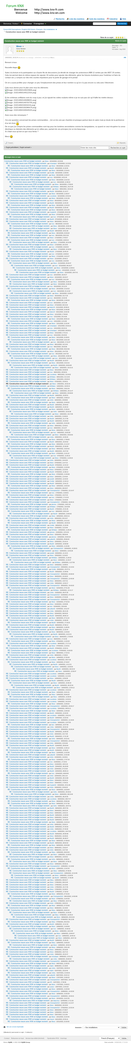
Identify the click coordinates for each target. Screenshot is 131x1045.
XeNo (51, 400)
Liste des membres (76, 19)
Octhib (52, 481)
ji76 (51, 982)
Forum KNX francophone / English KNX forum (19, 29)
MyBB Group (25, 1042)
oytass (52, 986)
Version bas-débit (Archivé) (34, 1038)
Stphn (51, 966)
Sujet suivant (25, 147)
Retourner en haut (17, 1038)
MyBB (10, 1042)
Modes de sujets (120, 41)
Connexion (27, 24)
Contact (6, 1038)
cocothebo (53, 196)
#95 (125, 57)
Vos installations (49, 29)
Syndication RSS (53, 1038)
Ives (51, 177)
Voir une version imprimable (15, 1027)
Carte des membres (97, 19)
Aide (124, 19)
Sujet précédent (12, 147)
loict (51, 606)
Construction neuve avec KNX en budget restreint (22, 161)
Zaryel (52, 1019)
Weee (19, 46)
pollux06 (52, 539)
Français (39, 29)
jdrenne (54, 504)
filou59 (52, 168)
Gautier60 (53, 212)
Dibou (53, 694)
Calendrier (113, 19)
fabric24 (52, 307)
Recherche (60, 19)
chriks (52, 437)
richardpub (53, 163)
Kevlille (52, 173)
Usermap (63, 1038)
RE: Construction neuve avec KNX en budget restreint (26, 163)
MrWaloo (56, 186)
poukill (52, 479)
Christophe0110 (55, 490)
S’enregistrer (39, 24)
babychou (56, 1000)
